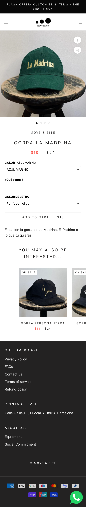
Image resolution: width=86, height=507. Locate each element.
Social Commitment (20, 444)
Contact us (13, 374)
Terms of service (18, 382)
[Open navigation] (6, 22)
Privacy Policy (16, 359)
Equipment (13, 437)
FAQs (9, 367)
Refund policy (16, 389)
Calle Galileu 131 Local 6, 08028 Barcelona (39, 413)
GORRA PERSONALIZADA (43, 323)
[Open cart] (80, 22)
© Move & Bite (43, 463)
